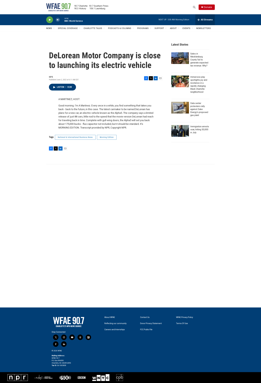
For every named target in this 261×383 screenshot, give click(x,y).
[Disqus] (130, 201)
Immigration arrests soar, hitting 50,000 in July (199, 129)
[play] (49, 19)
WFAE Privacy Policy (184, 317)
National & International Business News (75, 137)
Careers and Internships (114, 330)
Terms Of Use (182, 323)
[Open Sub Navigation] (54, 28)
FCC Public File (146, 330)
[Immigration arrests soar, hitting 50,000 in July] (180, 131)
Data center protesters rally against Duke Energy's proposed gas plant (199, 109)
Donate (208, 7)
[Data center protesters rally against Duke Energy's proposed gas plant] (180, 108)
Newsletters (203, 28)
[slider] (62, 19)
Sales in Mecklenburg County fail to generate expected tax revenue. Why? (199, 59)
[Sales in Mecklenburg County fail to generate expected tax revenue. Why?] (180, 58)
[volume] (57, 20)
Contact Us (145, 317)
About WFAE (109, 317)
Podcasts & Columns (119, 28)
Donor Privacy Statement (151, 323)
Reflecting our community (115, 323)
